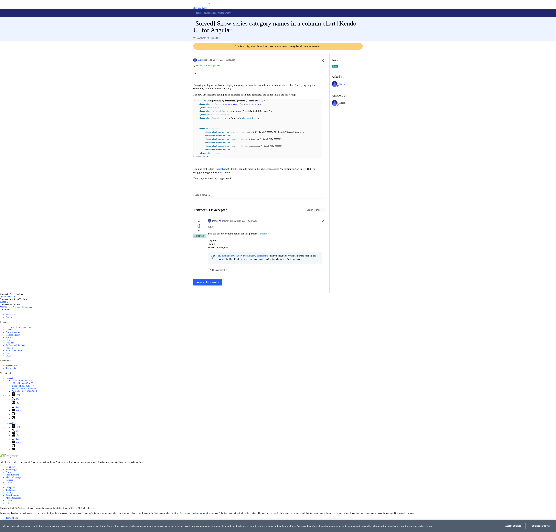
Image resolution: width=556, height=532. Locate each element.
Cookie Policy (318, 526)
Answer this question (208, 282)
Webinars (10, 342)
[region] (278, 526)
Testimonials (11, 368)
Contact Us (11, 378)
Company (10, 467)
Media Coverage (13, 477)
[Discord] (13, 418)
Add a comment (202, 195)
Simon (201, 60)
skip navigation (200, 8)
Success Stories (13, 365)
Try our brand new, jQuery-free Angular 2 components (243, 255)
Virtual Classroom (14, 350)
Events (9, 353)
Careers (9, 480)
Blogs (8, 340)
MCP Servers (6, 307)
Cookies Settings (541, 526)
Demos (9, 329)
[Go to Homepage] (209, 8)
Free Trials (10, 314)
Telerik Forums (202, 13)
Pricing (9, 317)
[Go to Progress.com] (9, 457)
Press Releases (12, 474)
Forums (9, 337)
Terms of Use (12, 518)
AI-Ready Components (23, 307)
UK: (22, 383)
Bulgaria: (24, 388)
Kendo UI (4, 302)
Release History (13, 335)
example (264, 233)
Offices (9, 482)
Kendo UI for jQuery (221, 13)
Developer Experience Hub (18, 327)
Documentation (13, 332)
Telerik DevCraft (7, 296)
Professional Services (15, 345)
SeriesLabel (222, 168)
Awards (9, 472)
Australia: (24, 391)
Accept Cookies (513, 526)
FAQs (8, 355)
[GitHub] (13, 414)
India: (23, 386)
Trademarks (189, 513)
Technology (11, 469)
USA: (22, 380)
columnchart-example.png (208, 65)
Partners (9, 348)
